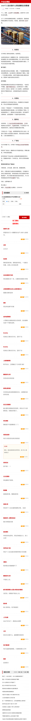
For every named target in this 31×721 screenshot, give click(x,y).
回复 (23, 239)
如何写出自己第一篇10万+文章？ (10, 703)
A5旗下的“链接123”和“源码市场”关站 (10, 694)
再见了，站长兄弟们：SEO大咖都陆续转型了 (12, 676)
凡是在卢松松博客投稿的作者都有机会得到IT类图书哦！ (14, 719)
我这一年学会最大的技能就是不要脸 (10, 679)
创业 (21, 672)
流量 (13, 178)
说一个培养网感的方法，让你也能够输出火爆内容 (13, 700)
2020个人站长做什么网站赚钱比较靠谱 (15, 6)
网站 (15, 12)
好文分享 (12, 8)
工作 (25, 123)
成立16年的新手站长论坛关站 (9, 685)
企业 (9, 12)
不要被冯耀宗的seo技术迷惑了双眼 (10, 716)
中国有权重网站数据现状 (8, 691)
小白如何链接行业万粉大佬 (8, 697)
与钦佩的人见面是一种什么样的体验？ (11, 706)
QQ (3, 204)
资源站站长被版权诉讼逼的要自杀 (10, 688)
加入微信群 (26, 192)
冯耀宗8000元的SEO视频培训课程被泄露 (12, 713)
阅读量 (6, 8)
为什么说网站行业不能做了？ (9, 682)
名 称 (4, 198)
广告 (25, 20)
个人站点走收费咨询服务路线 (15, 123)
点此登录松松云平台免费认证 (11, 197)
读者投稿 (18, 8)
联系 (4, 201)
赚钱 (18, 12)
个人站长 (24, 672)
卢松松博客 (5, 2)
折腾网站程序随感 (6, 709)
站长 (10, 131)
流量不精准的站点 (10, 86)
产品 (13, 125)
